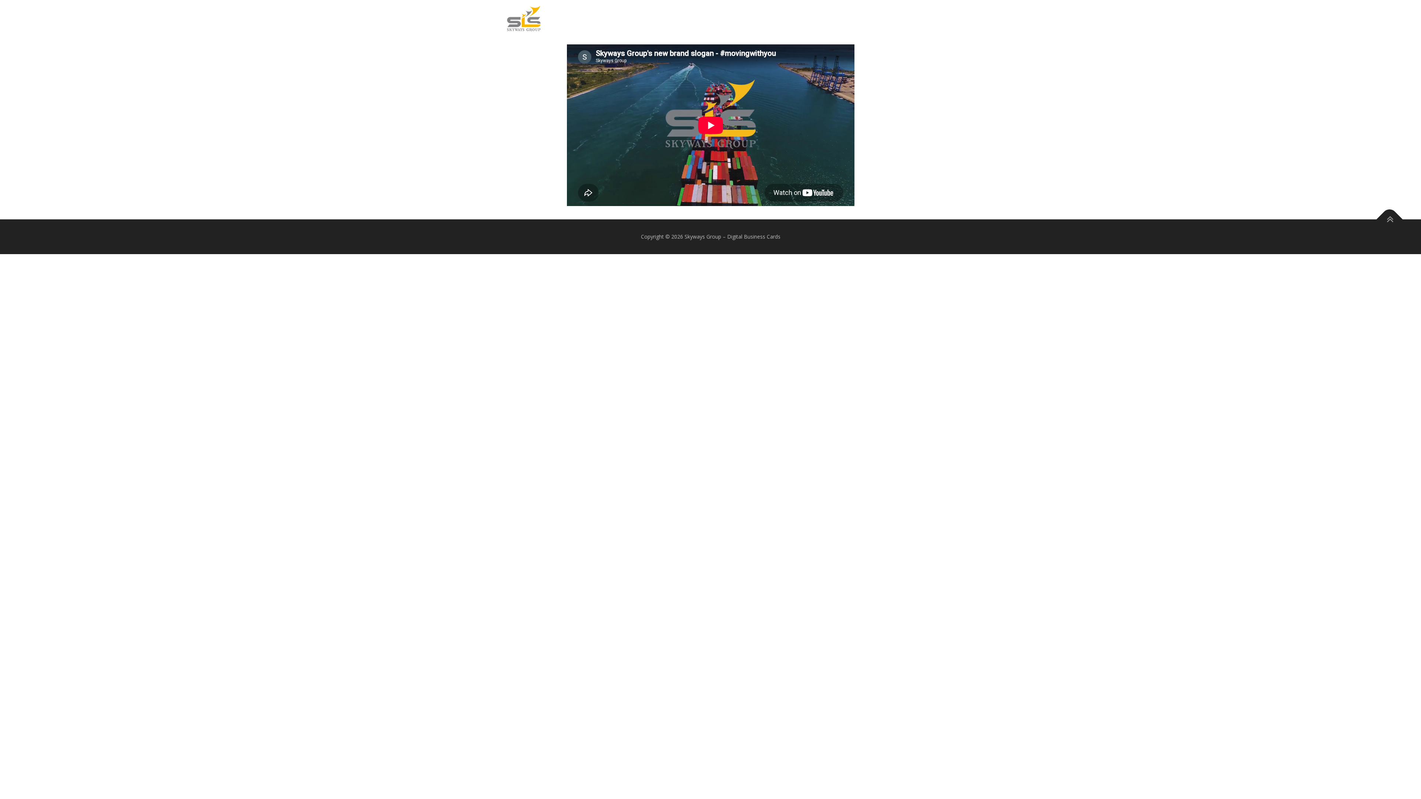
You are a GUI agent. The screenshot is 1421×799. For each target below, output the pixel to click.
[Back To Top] (1390, 219)
